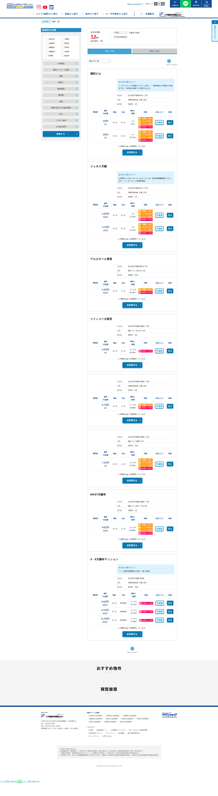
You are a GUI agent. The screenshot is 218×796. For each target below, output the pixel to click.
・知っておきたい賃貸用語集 (137, 730)
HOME (46, 21)
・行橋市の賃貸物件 (94, 722)
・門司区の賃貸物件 (142, 719)
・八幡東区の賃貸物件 (128, 716)
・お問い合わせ (106, 736)
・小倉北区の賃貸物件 (94, 716)
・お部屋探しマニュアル (117, 730)
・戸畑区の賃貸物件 (126, 719)
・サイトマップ (109, 733)
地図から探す (154, 51)
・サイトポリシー (93, 736)
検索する (61, 134)
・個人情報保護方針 (133, 733)
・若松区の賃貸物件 (111, 719)
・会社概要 (120, 733)
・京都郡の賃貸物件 (109, 722)
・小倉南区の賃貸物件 (111, 716)
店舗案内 (149, 14)
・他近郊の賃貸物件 (125, 722)
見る (170, 122)
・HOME (90, 730)
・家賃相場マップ (101, 730)
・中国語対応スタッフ (94, 733)
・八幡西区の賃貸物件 (94, 719)
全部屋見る (132, 152)
